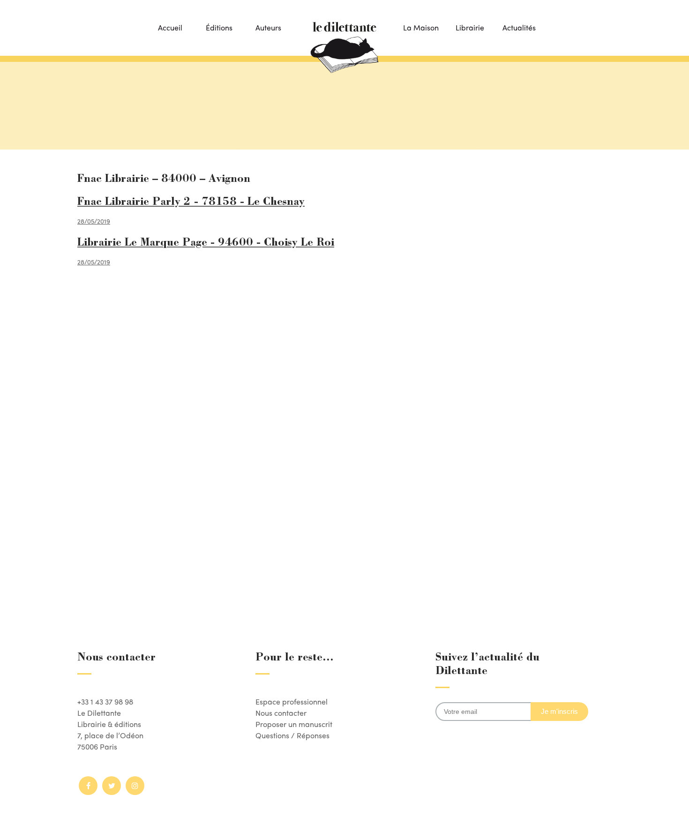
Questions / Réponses (292, 735)
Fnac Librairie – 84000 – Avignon (163, 179)
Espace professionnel (291, 701)
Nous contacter (281, 712)
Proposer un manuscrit (293, 724)
